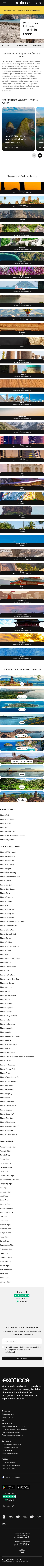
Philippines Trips (6, 1249)
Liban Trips (4, 1220)
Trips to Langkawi (6, 1008)
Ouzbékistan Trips (7, 1245)
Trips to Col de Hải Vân (8, 934)
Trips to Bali (4, 815)
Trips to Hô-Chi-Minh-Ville (10, 958)
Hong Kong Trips (6, 1184)
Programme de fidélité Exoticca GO (14, 1426)
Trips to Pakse (5, 1048)
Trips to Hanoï (5, 954)
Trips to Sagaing (6, 1093)
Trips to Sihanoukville (8, 1106)
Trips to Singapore (7, 1110)
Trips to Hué (4, 971)
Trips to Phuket (5, 1073)
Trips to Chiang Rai (7, 913)
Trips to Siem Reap (7, 1102)
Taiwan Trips (4, 1265)
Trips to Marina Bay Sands (10, 1036)
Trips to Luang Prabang (8, 1016)
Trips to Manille (5, 1032)
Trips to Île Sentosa (7, 975)
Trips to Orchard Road (8, 1044)
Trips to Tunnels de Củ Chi (9, 1126)
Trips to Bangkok (6, 885)
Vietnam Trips (5, 1282)
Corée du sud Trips (7, 1175)
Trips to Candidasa (7, 819)
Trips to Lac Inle (6, 1003)
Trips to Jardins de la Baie (9, 979)
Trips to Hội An (5, 963)
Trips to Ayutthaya (7, 864)
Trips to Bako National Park (10, 877)
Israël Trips (4, 1196)
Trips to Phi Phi (5, 1061)
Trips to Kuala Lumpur (8, 995)
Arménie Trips (5, 1151)
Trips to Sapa (5, 1098)
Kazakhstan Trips (6, 1208)
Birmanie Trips (5, 1163)
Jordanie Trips (5, 1204)
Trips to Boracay (6, 901)
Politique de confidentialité (30, 1347)
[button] (22, 1358)
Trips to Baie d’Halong (8, 873)
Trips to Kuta (4, 827)
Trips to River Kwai (7, 1089)
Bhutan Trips (4, 1159)
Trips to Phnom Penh (7, 1069)
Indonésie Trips (5, 1192)
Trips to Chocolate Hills (8, 926)
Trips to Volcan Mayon (8, 1134)
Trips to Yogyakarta (7, 840)
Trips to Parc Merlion (7, 1053)
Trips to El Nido (5, 950)
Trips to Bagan (5, 868)
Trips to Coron (5, 938)
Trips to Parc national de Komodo (12, 835)
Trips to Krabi (5, 991)
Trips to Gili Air (5, 823)
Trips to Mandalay (6, 1028)
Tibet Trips (4, 1274)
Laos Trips (3, 1216)
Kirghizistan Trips (6, 1212)
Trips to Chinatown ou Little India (12, 922)
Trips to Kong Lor (6, 987)
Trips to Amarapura (7, 856)
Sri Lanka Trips (5, 1261)
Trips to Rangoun (6, 1085)
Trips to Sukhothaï (7, 1114)
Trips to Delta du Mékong (9, 946)
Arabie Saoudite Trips (8, 1147)
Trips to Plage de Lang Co (9, 1077)
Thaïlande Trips (6, 1270)
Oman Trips (4, 1241)
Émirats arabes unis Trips (9, 1180)
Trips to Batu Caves (7, 889)
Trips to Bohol (5, 893)
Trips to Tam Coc (6, 1118)
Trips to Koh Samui (7, 983)
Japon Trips (4, 1200)
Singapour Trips (6, 1257)
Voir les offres (22, 11)
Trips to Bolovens (6, 897)
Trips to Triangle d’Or (7, 1122)
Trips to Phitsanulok (7, 1065)
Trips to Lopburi (6, 1012)
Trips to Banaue (6, 881)
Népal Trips (4, 1237)
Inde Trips (3, 1188)
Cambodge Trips (6, 1167)
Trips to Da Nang (6, 942)
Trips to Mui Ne (5, 1040)
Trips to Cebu (5, 905)
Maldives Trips (5, 1229)
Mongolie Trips (5, 1233)
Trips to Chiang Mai (7, 909)
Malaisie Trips (5, 1225)
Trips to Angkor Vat (7, 860)
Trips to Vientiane (6, 1130)
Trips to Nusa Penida (7, 831)
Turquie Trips (4, 1278)
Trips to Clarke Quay (7, 930)
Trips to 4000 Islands (8, 852)
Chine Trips (4, 1171)
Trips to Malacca (6, 1020)
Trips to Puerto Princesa (9, 1081)
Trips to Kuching (6, 999)
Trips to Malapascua (7, 1024)
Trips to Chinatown (7, 918)
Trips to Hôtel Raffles (8, 967)
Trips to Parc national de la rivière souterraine (17, 1057)
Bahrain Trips (5, 1155)
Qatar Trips (4, 1253)
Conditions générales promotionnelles (14, 1429)
